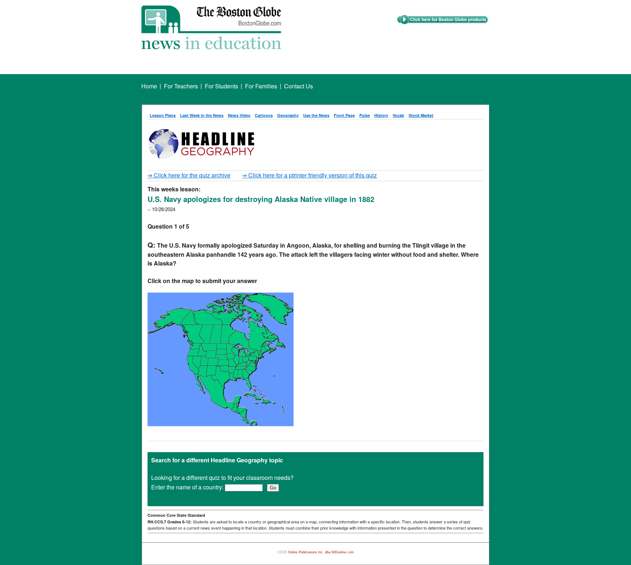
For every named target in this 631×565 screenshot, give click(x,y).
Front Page (344, 115)
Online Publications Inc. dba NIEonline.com (321, 552)
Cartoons (264, 115)
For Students (221, 86)
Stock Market (421, 115)
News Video (239, 115)
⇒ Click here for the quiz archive (189, 175)
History (381, 115)
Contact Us (298, 86)
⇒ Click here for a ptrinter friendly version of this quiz (309, 175)
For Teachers (181, 86)
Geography (288, 115)
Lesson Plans (163, 115)
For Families (261, 86)
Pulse (364, 115)
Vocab (398, 115)
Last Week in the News (201, 115)
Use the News (316, 115)
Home (149, 86)
